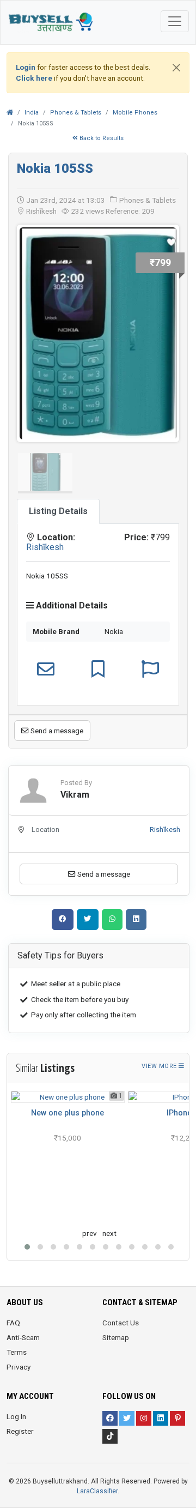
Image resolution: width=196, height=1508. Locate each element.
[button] (27, 1246)
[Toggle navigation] (175, 21)
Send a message (56, 730)
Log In (16, 1416)
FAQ (13, 1322)
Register (20, 1431)
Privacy (18, 1366)
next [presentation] (109, 1233)
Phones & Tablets (75, 112)
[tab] (58, 511)
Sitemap (115, 1337)
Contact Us (120, 1322)
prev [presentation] (89, 1233)
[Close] (176, 67)
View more (160, 1066)
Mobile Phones (135, 112)
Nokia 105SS (55, 168)
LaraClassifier (97, 1491)
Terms (17, 1352)
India (31, 112)
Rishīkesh (45, 547)
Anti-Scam (23, 1337)
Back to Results (101, 138)
